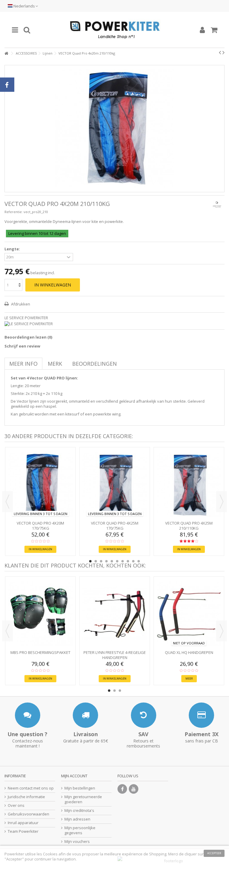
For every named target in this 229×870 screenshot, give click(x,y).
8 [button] (128, 561)
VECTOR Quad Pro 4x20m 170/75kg (40, 525)
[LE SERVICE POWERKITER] (114, 323)
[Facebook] (122, 789)
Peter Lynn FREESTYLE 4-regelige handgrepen (114, 655)
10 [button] (138, 561)
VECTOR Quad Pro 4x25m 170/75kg (114, 525)
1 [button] (90, 561)
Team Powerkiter (23, 831)
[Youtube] (133, 789)
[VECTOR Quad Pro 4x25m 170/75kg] (114, 484)
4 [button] (106, 561)
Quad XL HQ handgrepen (189, 652)
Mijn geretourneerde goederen (83, 799)
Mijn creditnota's (79, 810)
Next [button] (221, 501)
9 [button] (133, 561)
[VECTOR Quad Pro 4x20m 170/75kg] (40, 484)
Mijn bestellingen (79, 788)
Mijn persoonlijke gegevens (79, 830)
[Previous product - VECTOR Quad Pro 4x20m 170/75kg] (220, 52)
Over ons (16, 805)
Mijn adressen (77, 819)
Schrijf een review (22, 346)
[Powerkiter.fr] (114, 30)
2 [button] (96, 561)
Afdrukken (20, 304)
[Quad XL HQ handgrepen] (189, 614)
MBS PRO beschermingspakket (40, 652)
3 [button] (101, 561)
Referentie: (13, 212)
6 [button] (117, 561)
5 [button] (112, 561)
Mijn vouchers (77, 841)
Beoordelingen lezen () (28, 337)
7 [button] (122, 561)
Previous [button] (7, 501)
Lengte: (12, 249)
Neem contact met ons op (31, 788)
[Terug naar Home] (6, 53)
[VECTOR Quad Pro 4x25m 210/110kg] (189, 484)
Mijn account (74, 775)
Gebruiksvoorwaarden (28, 814)
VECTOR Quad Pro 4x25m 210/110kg (189, 525)
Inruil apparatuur (23, 822)
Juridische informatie (26, 796)
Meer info (23, 363)
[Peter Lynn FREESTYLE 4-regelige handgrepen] (114, 614)
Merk (55, 363)
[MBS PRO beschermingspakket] (40, 614)
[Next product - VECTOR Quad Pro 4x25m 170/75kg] (223, 52)
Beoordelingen (94, 363)
